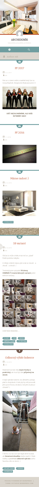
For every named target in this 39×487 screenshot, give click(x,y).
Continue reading (11, 331)
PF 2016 (19, 132)
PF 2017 (19, 68)
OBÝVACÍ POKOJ (9, 341)
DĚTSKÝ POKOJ (9, 468)
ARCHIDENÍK (19, 39)
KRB (14, 338)
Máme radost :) (19, 178)
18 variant (19, 243)
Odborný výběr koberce (19, 357)
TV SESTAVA (22, 341)
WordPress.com (26, 483)
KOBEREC (21, 468)
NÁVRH (22, 338)
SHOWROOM (8, 471)
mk (6, 75)
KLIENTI (7, 338)
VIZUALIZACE (8, 222)
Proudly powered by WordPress (18, 481)
